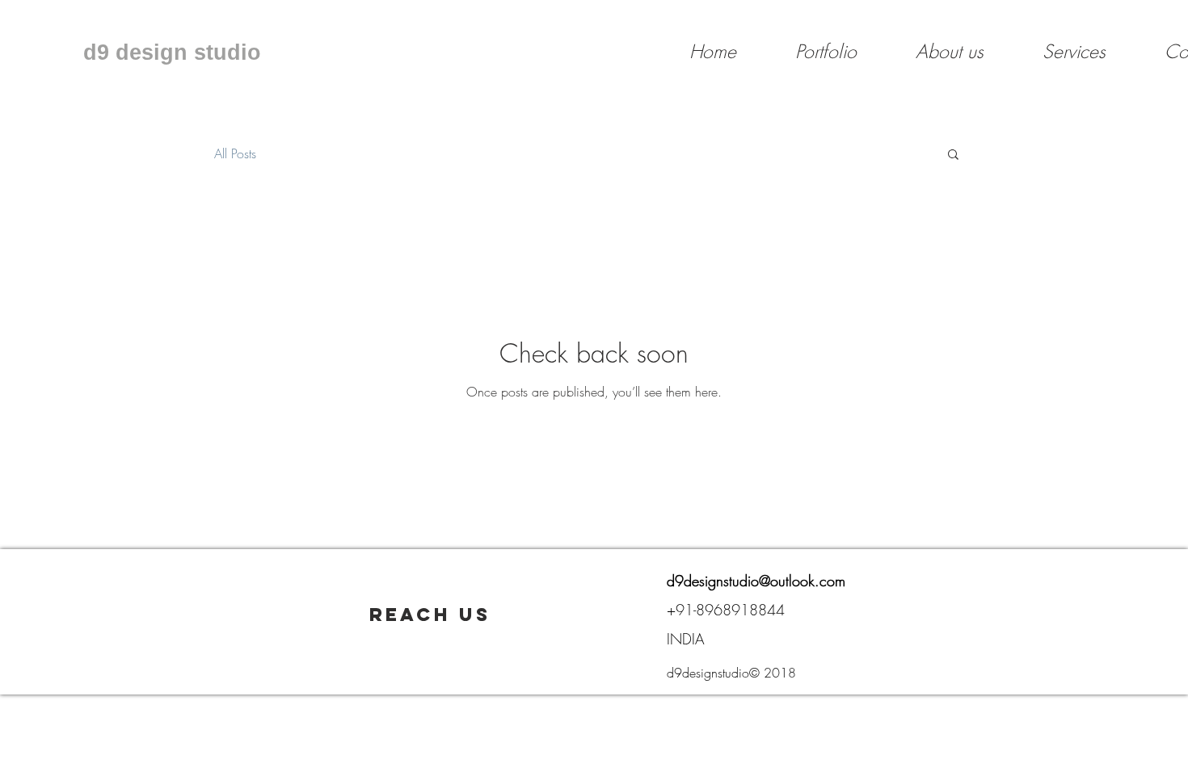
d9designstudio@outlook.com (756, 580)
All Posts (235, 153)
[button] (953, 155)
